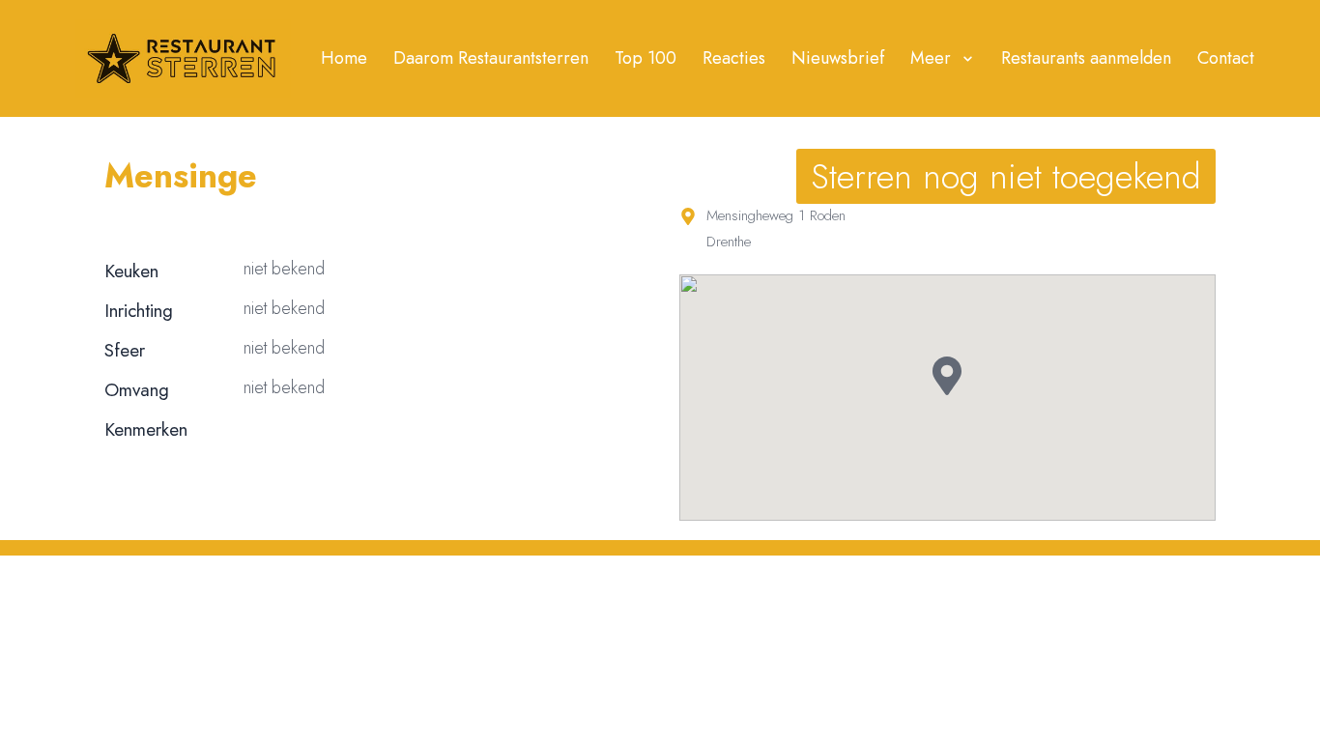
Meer (930, 58)
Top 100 (645, 58)
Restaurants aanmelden (1086, 58)
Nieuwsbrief (837, 58)
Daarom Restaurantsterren (490, 58)
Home (344, 58)
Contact (1225, 58)
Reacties (734, 58)
